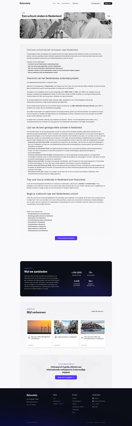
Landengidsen (75, 409)
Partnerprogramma (76, 401)
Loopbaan (55, 403)
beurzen (75, 183)
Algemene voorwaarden (99, 422)
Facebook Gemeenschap (99, 401)
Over (54, 398)
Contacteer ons (56, 401)
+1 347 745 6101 (32, 404)
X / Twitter (96, 404)
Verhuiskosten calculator (78, 406)
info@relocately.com (33, 401)
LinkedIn (96, 406)
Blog (73, 412)
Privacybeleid (90, 422)
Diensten (74, 398)
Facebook (96, 398)
